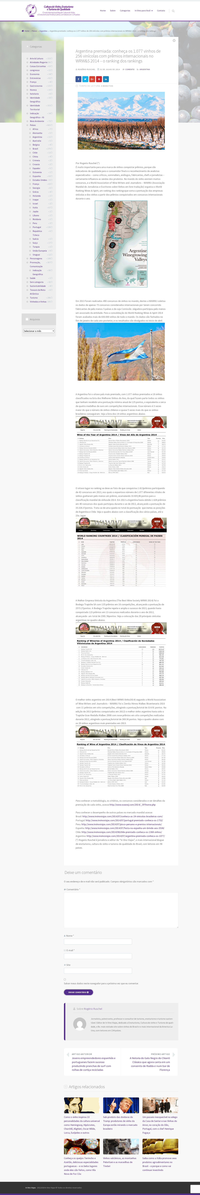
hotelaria (34, 93)
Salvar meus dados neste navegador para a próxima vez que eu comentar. (101, 983)
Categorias (125, 10)
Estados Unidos (40, 180)
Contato (161, 10)
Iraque (36, 199)
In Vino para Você (142, 10)
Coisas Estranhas (38, 66)
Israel (35, 203)
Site (68, 964)
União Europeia (40, 250)
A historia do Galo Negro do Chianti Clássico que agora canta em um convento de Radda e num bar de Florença (150, 1062)
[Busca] (170, 8)
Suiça (35, 242)
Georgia (36, 187)
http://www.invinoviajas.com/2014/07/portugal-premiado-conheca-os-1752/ (124, 820)
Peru (35, 223)
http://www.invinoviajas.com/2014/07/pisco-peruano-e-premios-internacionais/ (121, 824)
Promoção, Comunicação (36, 264)
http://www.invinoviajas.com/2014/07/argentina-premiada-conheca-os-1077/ (126, 836)
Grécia (36, 191)
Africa (35, 129)
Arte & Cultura (36, 58)
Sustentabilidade (38, 286)
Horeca (33, 89)
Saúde (32, 278)
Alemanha (37, 133)
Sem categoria (36, 282)
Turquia (36, 246)
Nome (70, 935)
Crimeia (36, 160)
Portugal (37, 227)
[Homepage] (53, 10)
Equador (36, 168)
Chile (35, 152)
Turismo (34, 297)
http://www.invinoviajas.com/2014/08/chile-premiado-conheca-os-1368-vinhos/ (122, 832)
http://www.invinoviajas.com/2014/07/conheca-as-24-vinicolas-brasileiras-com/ (122, 816)
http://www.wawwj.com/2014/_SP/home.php (133, 804)
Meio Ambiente (37, 121)
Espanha (37, 176)
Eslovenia (37, 172)
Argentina (145, 69)
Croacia (36, 164)
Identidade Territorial (35, 107)
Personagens (36, 258)
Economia (34, 74)
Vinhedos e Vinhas (38, 301)
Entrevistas (35, 78)
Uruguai (36, 254)
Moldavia (37, 219)
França (33, 82)
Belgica (36, 144)
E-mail (71, 950)
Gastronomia (36, 85)
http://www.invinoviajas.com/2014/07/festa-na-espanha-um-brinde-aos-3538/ (124, 828)
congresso (35, 70)
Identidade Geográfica (35, 99)
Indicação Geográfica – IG (37, 115)
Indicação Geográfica (38, 272)
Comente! (130, 69)
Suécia (36, 238)
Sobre (113, 10)
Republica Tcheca (37, 233)
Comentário (73, 889)
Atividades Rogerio (38, 62)
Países (33, 125)
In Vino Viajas (31, 1187)
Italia (35, 207)
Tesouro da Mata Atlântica (37, 292)
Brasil (35, 148)
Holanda (37, 195)
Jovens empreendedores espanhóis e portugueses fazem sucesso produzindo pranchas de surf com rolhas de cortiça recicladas (94, 1062)
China (35, 156)
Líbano (36, 215)
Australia (37, 140)
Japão (35, 211)
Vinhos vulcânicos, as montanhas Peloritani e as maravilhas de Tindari (119, 1162)
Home (103, 10)
